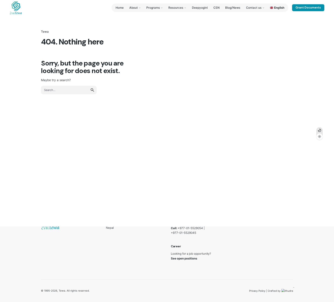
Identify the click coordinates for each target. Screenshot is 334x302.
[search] (92, 90)
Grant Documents (308, 7)
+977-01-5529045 (183, 233)
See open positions (184, 258)
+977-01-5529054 (190, 228)
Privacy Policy (257, 290)
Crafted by (280, 290)
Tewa (45, 31)
